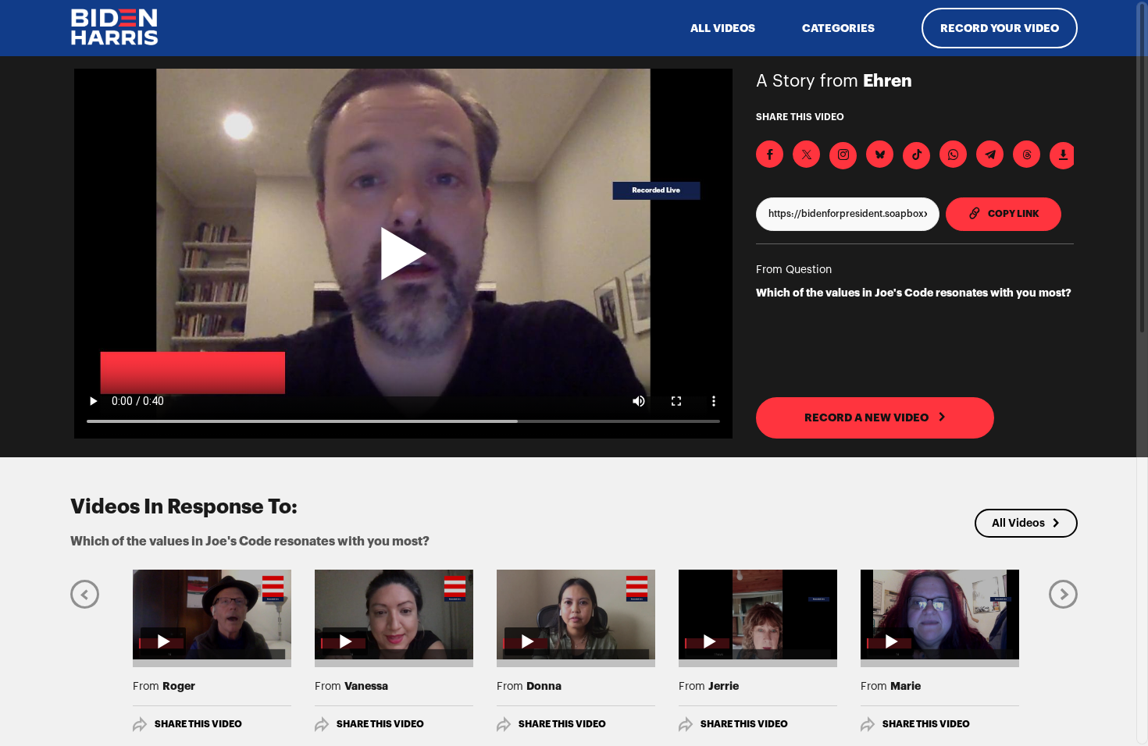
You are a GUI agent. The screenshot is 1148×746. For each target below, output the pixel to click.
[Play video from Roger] (212, 614)
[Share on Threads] (1026, 154)
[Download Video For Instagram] (843, 155)
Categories (838, 28)
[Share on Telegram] (990, 154)
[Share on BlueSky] (879, 154)
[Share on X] (806, 154)
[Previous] (84, 593)
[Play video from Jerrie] (758, 614)
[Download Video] (1063, 155)
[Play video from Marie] (940, 614)
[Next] (1063, 593)
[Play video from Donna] (576, 614)
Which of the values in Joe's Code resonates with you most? (913, 292)
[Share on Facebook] (769, 154)
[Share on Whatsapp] (953, 154)
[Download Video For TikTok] (916, 155)
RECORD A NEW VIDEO (867, 417)
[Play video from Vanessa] (394, 614)
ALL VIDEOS (722, 28)
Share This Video (198, 724)
